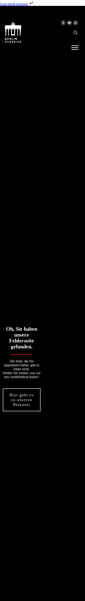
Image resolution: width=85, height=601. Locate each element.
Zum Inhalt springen (14, 4)
